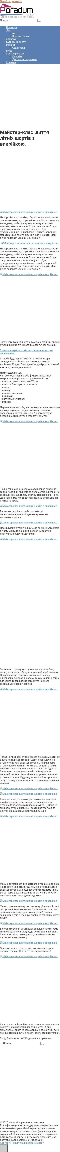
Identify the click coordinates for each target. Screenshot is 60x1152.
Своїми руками (15, 53)
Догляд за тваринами (24, 59)
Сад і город (18, 47)
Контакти (5, 1142)
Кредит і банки (21, 36)
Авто (15, 33)
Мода (9, 50)
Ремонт (10, 44)
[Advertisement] (30, 96)
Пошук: (4, 20)
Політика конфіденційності (28, 1142)
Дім (8, 30)
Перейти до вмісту (11, 1)
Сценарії (11, 62)
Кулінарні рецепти (16, 42)
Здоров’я (11, 39)
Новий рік (11, 27)
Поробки (17, 56)
